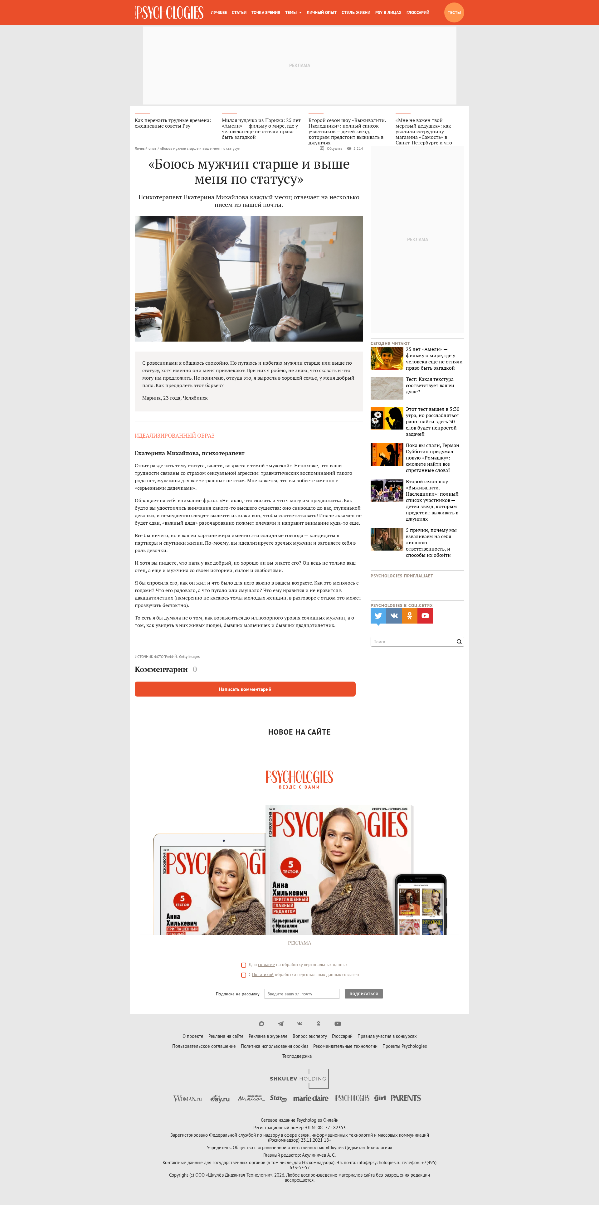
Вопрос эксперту (310, 1036)
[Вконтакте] (300, 1023)
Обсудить (334, 148)
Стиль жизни (356, 12)
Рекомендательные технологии (345, 1046)
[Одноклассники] (319, 1023)
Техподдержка (297, 1056)
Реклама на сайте (226, 1036)
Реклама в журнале (268, 1036)
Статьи (239, 12)
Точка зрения (265, 12)
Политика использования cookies (274, 1046)
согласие (266, 964)
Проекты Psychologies (404, 1046)
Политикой (263, 974)
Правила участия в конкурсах (387, 1036)
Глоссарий (418, 12)
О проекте (193, 1036)
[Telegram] (281, 1023)
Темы (291, 12)
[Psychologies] (169, 12)
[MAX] (261, 1023)
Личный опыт (322, 12)
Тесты (454, 12)
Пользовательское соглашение (204, 1046)
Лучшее (219, 12)
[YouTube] (338, 1023)
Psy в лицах (388, 12)
